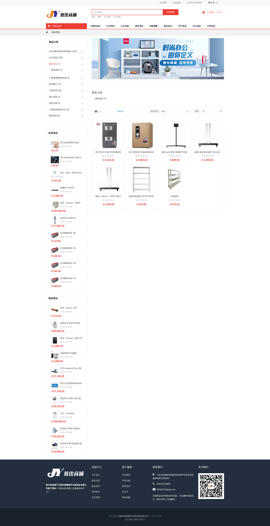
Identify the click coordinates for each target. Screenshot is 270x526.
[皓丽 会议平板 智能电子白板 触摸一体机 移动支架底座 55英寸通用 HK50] (174, 135)
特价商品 (126, 475)
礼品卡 (125, 492)
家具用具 (139, 26)
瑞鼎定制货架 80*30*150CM (141, 196)
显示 (197, 111)
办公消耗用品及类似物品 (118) (63, 51)
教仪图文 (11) (55, 84)
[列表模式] (100, 111)
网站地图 (126, 497)
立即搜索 (171, 12)
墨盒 (93, 17)
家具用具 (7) (54, 64)
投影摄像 (154, 26)
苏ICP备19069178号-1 (135, 519)
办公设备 (125, 26)
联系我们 (126, 486)
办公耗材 (117, 17)
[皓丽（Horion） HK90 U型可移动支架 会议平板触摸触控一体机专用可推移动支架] (108, 179)
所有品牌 (126, 480)
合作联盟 (96, 497)
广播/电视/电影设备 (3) (59, 78)
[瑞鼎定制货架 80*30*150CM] (141, 179)
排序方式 (154, 111)
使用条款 (96, 492)
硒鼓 (99, 17)
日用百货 (211, 26)
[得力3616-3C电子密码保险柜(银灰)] (108, 135)
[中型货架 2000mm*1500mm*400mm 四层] (174, 179)
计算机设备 (95, 26)
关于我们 (96, 475)
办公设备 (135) (55, 57)
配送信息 (96, 480)
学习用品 (182, 26)
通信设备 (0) (54, 115)
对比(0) (120, 111)
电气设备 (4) (54, 97)
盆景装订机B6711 (68, 218)
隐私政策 (96, 486)
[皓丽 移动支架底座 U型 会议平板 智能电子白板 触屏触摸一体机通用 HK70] (207, 135)
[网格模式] (96, 111)
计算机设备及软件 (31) (59, 109)
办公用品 (107, 17)
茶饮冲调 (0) (54, 103)
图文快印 (168, 26)
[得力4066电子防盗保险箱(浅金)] (141, 135)
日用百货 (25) (55, 90)
